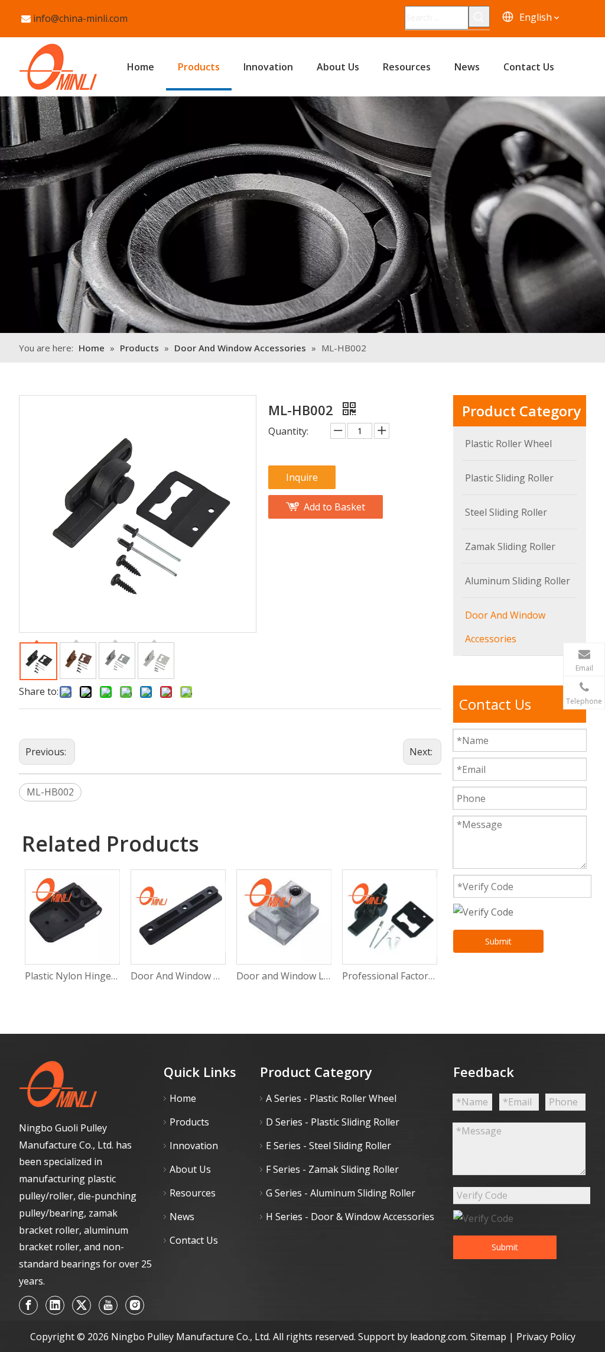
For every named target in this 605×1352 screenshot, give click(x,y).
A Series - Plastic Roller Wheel (331, 1098)
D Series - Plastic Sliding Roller (332, 1121)
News (182, 1216)
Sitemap (489, 1336)
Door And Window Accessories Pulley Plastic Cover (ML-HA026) (178, 975)
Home (183, 1098)
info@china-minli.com (80, 18)
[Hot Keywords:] (479, 16)
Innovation (194, 1145)
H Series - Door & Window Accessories (350, 1216)
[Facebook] (28, 1305)
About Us (190, 1169)
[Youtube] (108, 1305)
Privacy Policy (545, 1336)
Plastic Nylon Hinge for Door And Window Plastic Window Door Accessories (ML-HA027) (72, 975)
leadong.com (438, 1336)
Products (189, 1121)
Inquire (302, 477)
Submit (498, 941)
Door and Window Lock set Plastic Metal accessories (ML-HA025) (283, 975)
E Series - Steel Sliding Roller (328, 1145)
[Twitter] (81, 1305)
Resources (193, 1192)
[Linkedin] (54, 1305)
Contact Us (194, 1240)
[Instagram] (134, 1305)
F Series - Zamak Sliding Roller (332, 1169)
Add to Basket (334, 506)
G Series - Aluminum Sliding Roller (340, 1192)
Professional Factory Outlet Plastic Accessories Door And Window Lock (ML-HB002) (389, 975)
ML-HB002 (50, 791)
